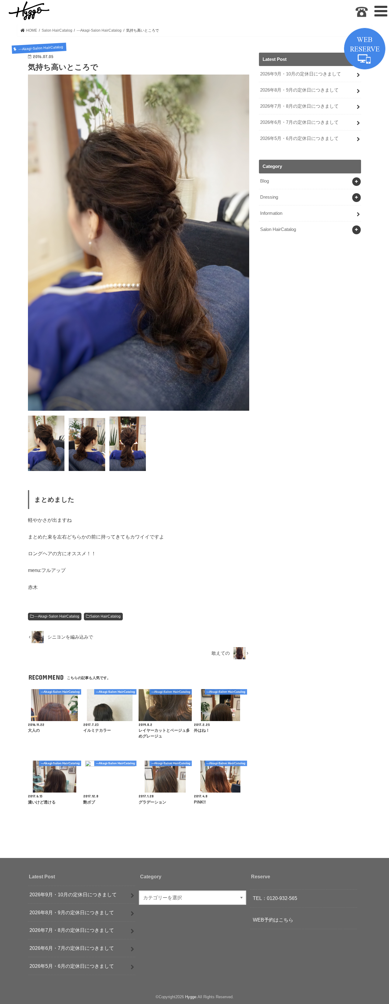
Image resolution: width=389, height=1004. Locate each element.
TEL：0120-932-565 (275, 898)
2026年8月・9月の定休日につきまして (299, 90)
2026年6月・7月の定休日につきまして (299, 122)
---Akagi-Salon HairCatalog (56, 616)
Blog (264, 181)
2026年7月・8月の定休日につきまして (299, 106)
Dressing (269, 197)
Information (271, 213)
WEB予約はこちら (273, 919)
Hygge (190, 997)
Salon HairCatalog (105, 616)
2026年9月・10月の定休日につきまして (300, 73)
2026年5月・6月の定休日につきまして (299, 138)
